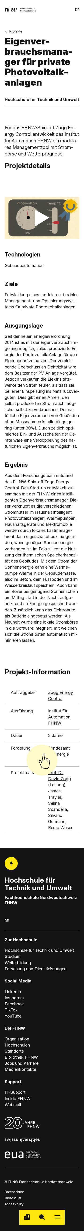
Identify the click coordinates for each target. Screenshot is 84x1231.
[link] (20, 9)
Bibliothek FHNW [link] (21, 1057)
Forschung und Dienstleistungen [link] (35, 968)
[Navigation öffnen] (57, 1217)
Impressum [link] (13, 1198)
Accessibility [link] (14, 1204)
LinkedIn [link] (13, 991)
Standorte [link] (14, 1051)
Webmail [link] (13, 1104)
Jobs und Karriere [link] (21, 1063)
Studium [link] (13, 956)
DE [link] (77, 10)
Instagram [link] (14, 997)
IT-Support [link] (15, 1092)
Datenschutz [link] (14, 1192)
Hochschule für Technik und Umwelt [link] (39, 950)
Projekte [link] (15, 31)
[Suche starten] (42, 1217)
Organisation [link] (17, 1038)
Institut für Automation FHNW (59, 717)
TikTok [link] (11, 1009)
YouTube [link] (13, 1016)
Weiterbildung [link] (18, 962)
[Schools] (27, 1217)
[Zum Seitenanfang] (11, 863)
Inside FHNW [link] (18, 1098)
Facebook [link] (14, 1003)
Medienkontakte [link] (20, 1069)
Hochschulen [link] (17, 1045)
